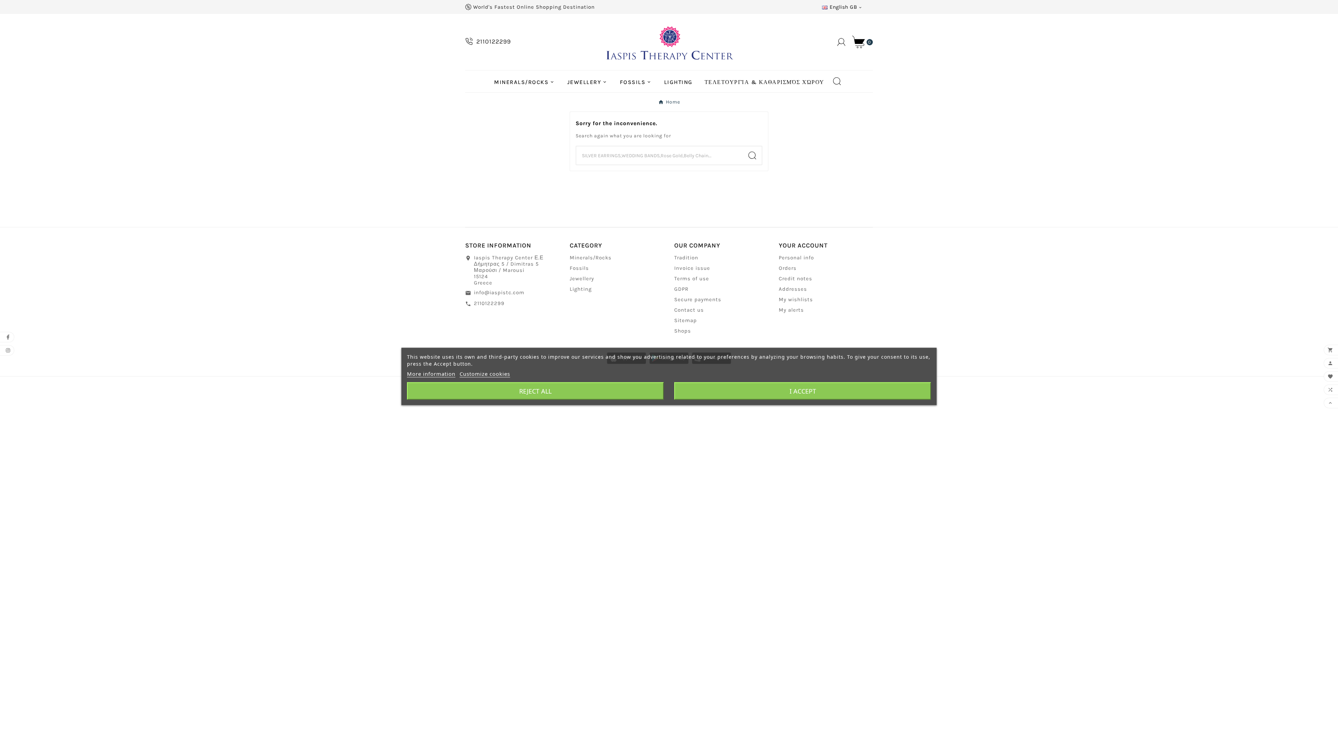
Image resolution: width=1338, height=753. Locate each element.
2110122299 (489, 303)
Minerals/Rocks (591, 257)
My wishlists (796, 299)
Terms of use (691, 278)
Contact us (689, 310)
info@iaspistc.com (499, 292)
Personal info (796, 257)
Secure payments (697, 299)
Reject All (535, 391)
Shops (682, 331)
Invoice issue (692, 268)
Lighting (581, 289)
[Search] (752, 155)
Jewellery (582, 278)
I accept (803, 391)
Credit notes (795, 278)
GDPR (681, 289)
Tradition (686, 257)
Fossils (579, 268)
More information (431, 373)
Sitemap (685, 320)
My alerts (791, 310)
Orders (788, 268)
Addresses (793, 289)
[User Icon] (841, 42)
